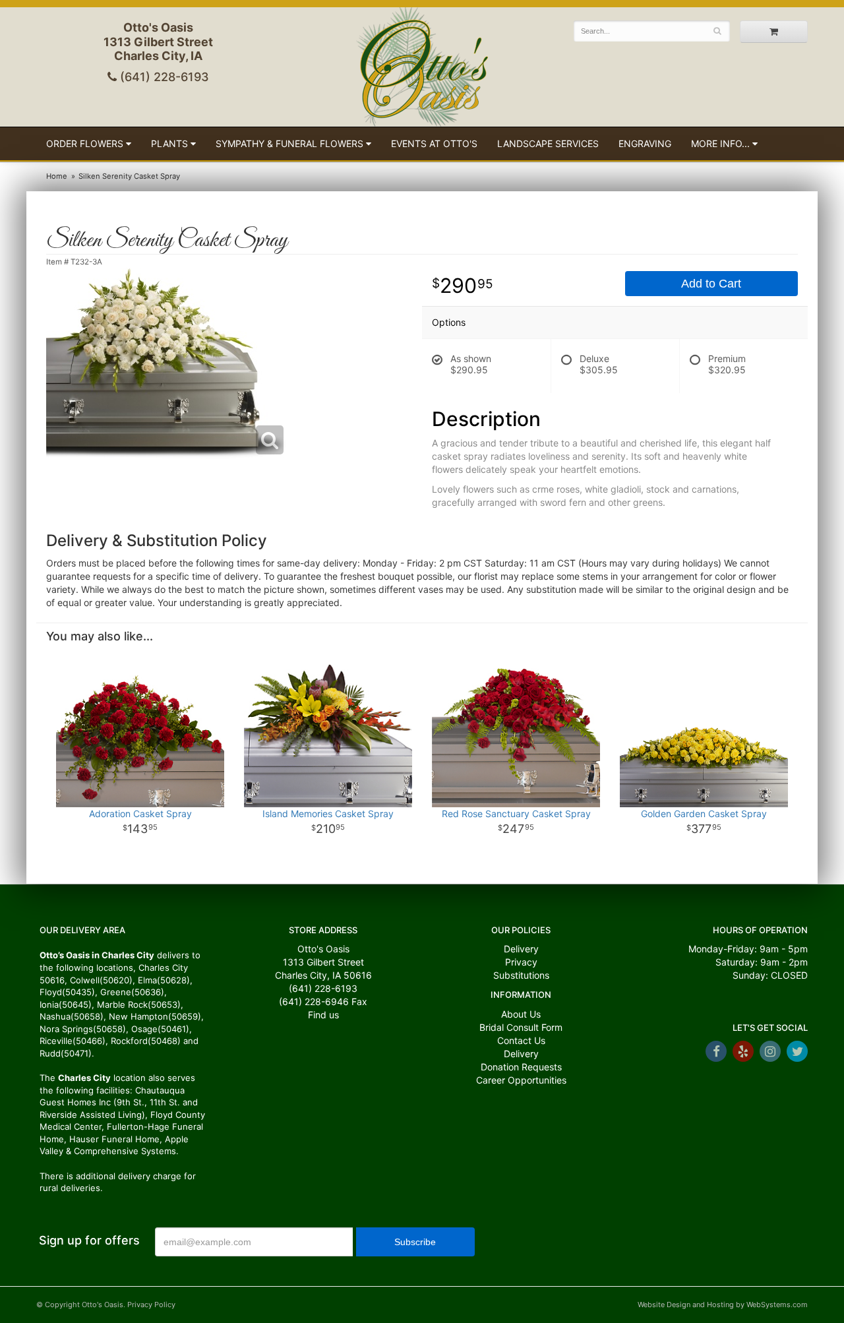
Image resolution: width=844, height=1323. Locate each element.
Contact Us (521, 1040)
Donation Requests (521, 1066)
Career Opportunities (521, 1080)
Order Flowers (84, 143)
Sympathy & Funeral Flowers (289, 143)
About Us (521, 1014)
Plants (169, 143)
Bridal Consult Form (520, 1027)
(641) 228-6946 (314, 1001)
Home (56, 176)
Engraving (644, 143)
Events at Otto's (434, 143)
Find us (323, 1014)
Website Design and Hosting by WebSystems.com (723, 1304)
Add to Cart (711, 283)
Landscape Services (548, 143)
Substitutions (521, 975)
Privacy (521, 962)
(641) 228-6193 (163, 77)
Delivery (521, 948)
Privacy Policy (151, 1304)
